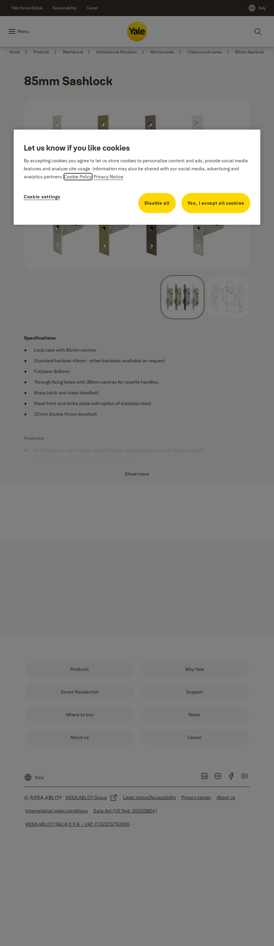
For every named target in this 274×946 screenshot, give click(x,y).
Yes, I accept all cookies (216, 203)
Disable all (157, 203)
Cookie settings (42, 197)
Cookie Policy (78, 177)
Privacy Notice (108, 177)
